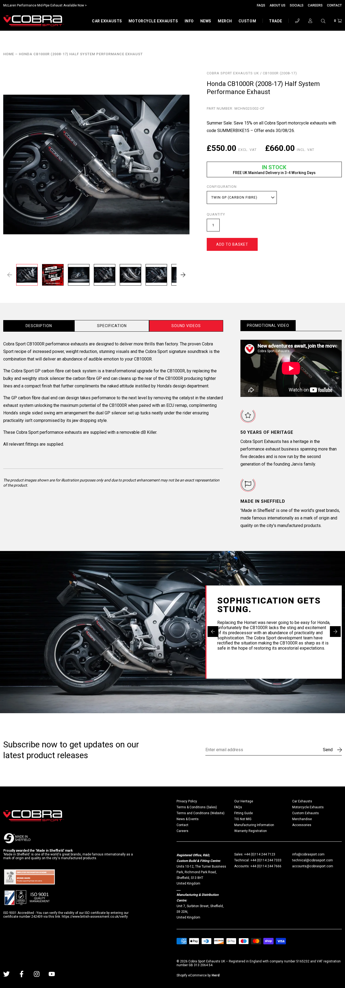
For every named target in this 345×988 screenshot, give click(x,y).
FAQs (261, 5)
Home (8, 54)
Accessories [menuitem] (301, 825)
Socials (296, 5)
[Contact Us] (297, 21)
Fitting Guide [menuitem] (243, 813)
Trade (275, 21)
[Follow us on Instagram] (36, 974)
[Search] (323, 21)
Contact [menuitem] (182, 825)
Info (189, 21)
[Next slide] (335, 631)
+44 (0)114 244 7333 (265, 860)
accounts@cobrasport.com (312, 866)
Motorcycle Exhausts (153, 21)
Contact (334, 5)
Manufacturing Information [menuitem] (254, 825)
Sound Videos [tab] (186, 326)
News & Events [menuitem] (188, 819)
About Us (277, 5)
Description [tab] (39, 326)
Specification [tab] (112, 326)
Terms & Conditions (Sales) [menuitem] (197, 807)
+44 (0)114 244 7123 (259, 854)
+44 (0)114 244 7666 (265, 866)
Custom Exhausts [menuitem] (305, 813)
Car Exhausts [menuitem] (302, 801)
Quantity (216, 214)
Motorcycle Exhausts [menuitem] (308, 807)
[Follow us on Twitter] (6, 974)
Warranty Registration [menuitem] (250, 831)
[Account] (310, 21)
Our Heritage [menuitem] (243, 801)
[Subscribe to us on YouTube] (51, 974)
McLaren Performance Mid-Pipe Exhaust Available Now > (45, 5)
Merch (225, 21)
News (205, 21)
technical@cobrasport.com (312, 860)
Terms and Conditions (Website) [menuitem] (201, 813)
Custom (247, 21)
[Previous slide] (213, 631)
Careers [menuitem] (182, 831)
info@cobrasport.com (308, 854)
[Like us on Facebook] (21, 974)
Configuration (222, 187)
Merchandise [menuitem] (302, 819)
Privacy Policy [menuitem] (187, 801)
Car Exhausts (107, 21)
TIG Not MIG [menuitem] (242, 819)
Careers (315, 5)
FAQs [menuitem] (238, 807)
